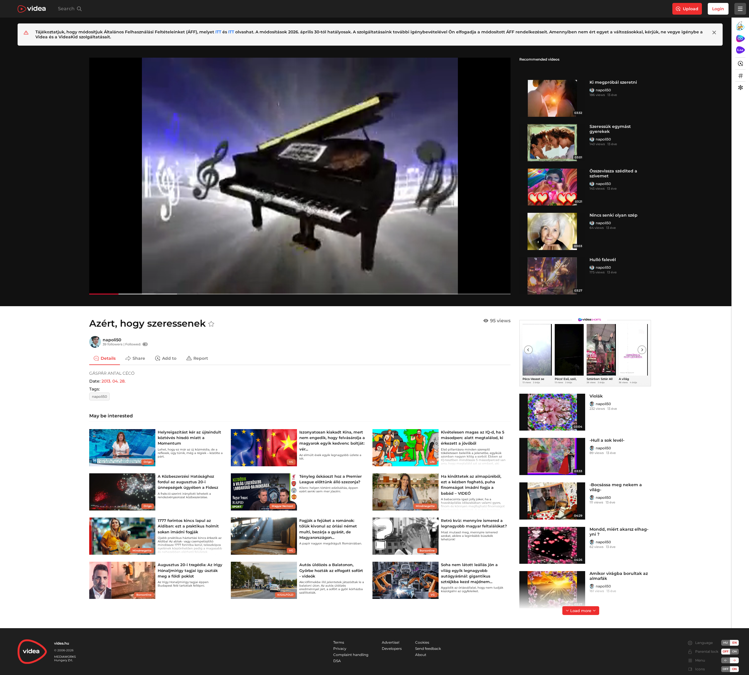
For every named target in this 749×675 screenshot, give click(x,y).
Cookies (422, 642)
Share (139, 358)
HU (725, 643)
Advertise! (390, 642)
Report (200, 358)
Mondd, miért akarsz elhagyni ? (619, 532)
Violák (596, 396)
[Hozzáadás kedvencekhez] (211, 324)
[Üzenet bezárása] (714, 32)
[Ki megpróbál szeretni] (552, 98)
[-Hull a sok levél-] (552, 456)
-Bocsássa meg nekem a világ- (616, 487)
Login (718, 8)
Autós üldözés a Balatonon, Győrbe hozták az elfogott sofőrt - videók (331, 570)
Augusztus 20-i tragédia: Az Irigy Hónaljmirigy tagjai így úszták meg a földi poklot (190, 570)
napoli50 (603, 90)
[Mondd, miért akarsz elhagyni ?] (552, 545)
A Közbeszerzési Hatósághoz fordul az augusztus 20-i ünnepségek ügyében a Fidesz (188, 482)
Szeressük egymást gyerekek (610, 129)
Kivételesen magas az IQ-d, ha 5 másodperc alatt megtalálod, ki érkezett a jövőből (472, 438)
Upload (690, 8)
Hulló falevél (603, 259)
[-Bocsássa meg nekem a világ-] (552, 501)
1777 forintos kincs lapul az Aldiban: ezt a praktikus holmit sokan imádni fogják (188, 526)
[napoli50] (592, 90)
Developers (392, 648)
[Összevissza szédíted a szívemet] (552, 187)
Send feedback (428, 648)
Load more (580, 610)
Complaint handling (350, 654)
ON (734, 651)
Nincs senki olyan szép (614, 215)
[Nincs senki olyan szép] (552, 231)
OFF (726, 669)
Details (108, 358)
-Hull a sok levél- (607, 440)
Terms (338, 642)
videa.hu (61, 643)
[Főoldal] (32, 9)
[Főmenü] (740, 9)
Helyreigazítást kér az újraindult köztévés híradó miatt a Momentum (189, 438)
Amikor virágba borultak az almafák (619, 576)
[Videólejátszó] (300, 175)
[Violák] (552, 412)
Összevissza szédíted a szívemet (613, 173)
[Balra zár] (725, 660)
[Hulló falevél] (552, 275)
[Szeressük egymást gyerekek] (552, 142)
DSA (337, 661)
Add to (169, 358)
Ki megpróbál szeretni (613, 82)
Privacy (339, 648)
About (420, 654)
